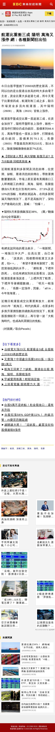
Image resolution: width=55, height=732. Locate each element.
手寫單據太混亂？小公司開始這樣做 (9, 544)
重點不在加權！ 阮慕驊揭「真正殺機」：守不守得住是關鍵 (45, 515)
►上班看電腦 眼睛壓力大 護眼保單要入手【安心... (22, 385)
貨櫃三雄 (21, 448)
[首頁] (27, 4)
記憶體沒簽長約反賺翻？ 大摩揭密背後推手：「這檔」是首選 (45, 624)
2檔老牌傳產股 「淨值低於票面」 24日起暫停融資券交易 (45, 596)
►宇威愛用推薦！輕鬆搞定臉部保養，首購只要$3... (22, 380)
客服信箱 (14, 726)
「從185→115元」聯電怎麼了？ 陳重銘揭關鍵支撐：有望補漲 (14, 601)
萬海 (29, 448)
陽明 (36, 448)
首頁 (2, 21)
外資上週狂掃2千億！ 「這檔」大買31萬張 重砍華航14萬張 (14, 492)
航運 (12, 448)
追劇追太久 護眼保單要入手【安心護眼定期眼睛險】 (45, 544)
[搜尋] (50, 6)
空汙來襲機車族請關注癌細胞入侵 (9, 624)
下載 (49, 13)
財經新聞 (11, 21)
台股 (20, 21)
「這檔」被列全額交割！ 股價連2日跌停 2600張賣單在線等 (14, 573)
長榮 (43, 448)
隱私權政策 (43, 726)
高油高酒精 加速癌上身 (14, 521)
